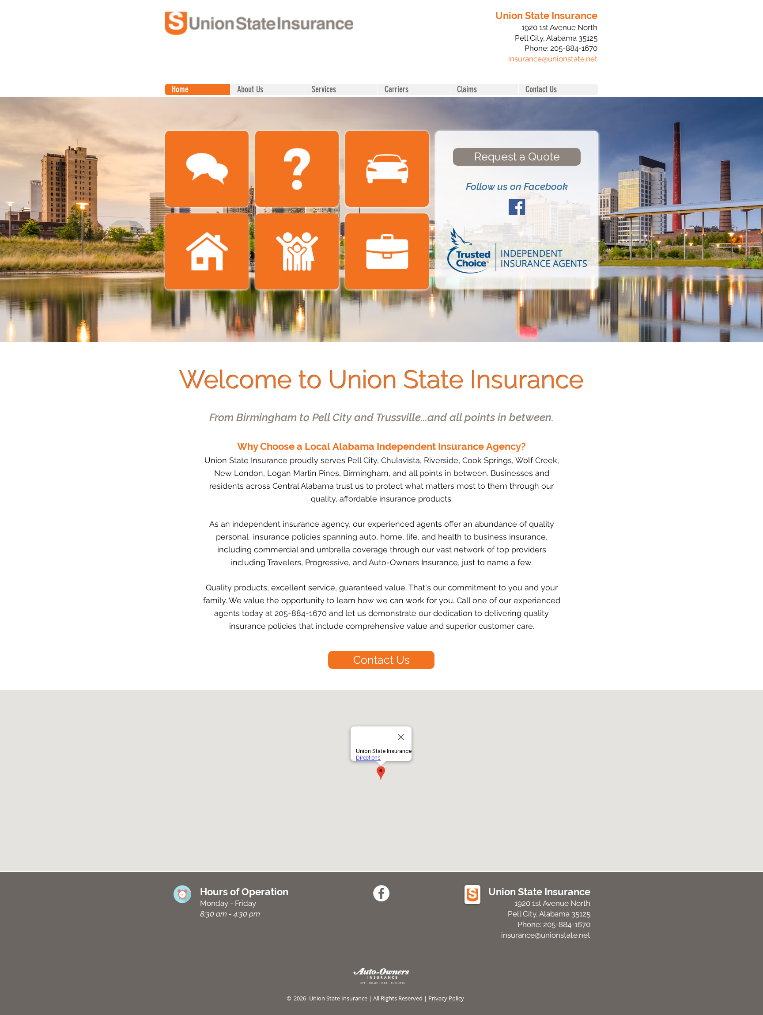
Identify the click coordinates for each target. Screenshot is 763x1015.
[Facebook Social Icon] (517, 207)
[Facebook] (381, 893)
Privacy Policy (446, 998)
